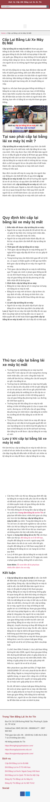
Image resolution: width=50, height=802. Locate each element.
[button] (25, 26)
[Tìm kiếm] (48, 6)
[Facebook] (22, 794)
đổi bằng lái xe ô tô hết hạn (32, 538)
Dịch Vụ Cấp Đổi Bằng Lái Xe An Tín (25, 2)
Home (3, 33)
